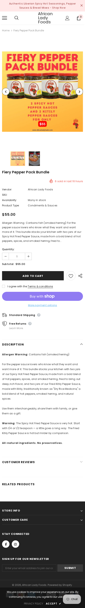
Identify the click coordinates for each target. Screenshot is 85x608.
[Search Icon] (20, 18)
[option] (42, 91)
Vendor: (7, 189)
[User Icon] (67, 18)
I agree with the (17, 286)
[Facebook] (5, 544)
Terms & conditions (40, 286)
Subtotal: (8, 264)
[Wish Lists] (71, 275)
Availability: (9, 200)
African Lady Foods (43, 18)
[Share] (79, 276)
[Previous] (5, 91)
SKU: (5, 195)
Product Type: (11, 205)
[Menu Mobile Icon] (4, 18)
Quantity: (8, 249)
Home (5, 30)
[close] (81, 6)
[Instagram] (15, 544)
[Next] (79, 91)
